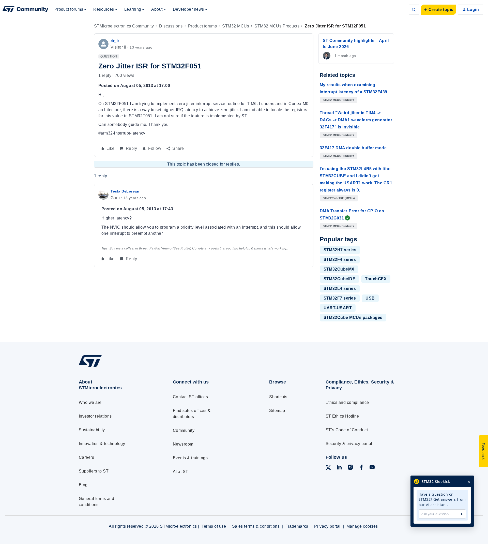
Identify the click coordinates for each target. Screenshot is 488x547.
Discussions (170, 26)
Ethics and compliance (347, 402)
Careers (86, 457)
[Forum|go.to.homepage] (25, 9)
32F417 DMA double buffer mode (353, 148)
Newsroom (183, 444)
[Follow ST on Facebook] (361, 468)
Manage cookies (362, 526)
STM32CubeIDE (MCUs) (339, 198)
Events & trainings (190, 458)
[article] (203, 225)
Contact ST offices (190, 397)
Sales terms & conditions (256, 526)
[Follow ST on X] (328, 468)
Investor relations (95, 416)
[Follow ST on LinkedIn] (339, 468)
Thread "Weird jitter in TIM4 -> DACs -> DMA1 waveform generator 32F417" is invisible (356, 120)
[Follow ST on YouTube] (372, 468)
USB (370, 298)
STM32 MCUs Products (276, 26)
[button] (438, 10)
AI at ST (180, 471)
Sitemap (277, 410)
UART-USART (338, 308)
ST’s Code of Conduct (347, 430)
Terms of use (214, 526)
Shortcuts (278, 397)
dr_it (115, 41)
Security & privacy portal (349, 443)
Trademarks (297, 526)
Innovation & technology (102, 443)
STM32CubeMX (339, 269)
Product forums (202, 26)
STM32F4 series (340, 259)
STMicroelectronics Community (124, 26)
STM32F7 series (340, 298)
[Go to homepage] (116, 367)
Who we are (90, 402)
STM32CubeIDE (340, 279)
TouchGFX (376, 279)
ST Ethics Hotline (342, 416)
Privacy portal (327, 526)
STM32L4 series (340, 288)
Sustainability (92, 430)
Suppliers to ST (94, 471)
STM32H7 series (340, 250)
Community (183, 430)
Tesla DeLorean (125, 191)
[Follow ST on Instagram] (350, 468)
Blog (83, 485)
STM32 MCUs (235, 26)
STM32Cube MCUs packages (353, 317)
